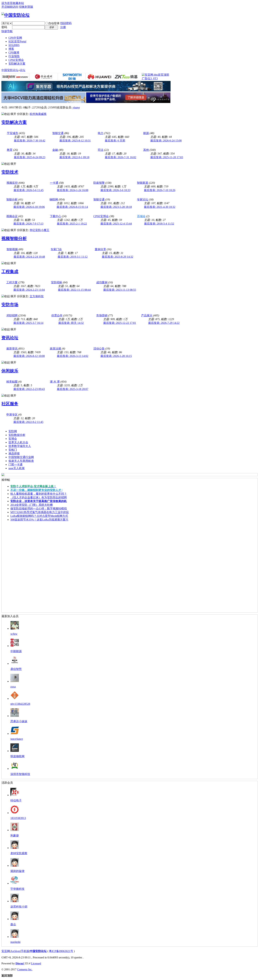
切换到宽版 (26, 6)
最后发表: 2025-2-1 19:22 (72, 223)
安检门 (12, 449)
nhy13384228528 (20, 703)
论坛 (14, 45)
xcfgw (13, 633)
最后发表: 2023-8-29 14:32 (117, 256)
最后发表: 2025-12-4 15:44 (116, 223)
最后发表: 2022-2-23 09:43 (29, 389)
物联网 (54, 199)
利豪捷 (14, 835)
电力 (100, 133)
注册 (63, 27)
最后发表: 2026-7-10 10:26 (159, 190)
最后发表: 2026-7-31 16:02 (120, 157)
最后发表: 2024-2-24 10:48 (29, 256)
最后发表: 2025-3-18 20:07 (72, 389)
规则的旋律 (17, 871)
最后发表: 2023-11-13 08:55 (119, 289)
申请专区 (12, 414)
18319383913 (18, 818)
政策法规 (55, 348)
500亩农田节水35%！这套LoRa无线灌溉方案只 (39, 519)
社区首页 (17, 41)
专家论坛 (142, 199)
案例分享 (100, 249)
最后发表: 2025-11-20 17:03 (166, 157)
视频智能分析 (14, 238)
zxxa (13, 686)
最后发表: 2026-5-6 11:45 (29, 190)
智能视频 (12, 249)
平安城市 (12, 133)
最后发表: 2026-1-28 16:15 (116, 355)
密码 (4, 27)
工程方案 (12, 282)
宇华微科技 (17, 888)
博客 (11, 48)
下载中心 (55, 216)
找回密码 (66, 23)
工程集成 (9, 271)
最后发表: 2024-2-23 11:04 (29, 289)
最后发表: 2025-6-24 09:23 (29, 157)
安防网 (12, 431)
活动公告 (99, 348)
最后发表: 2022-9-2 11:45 (28, 421)
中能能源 (16, 651)
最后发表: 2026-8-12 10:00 (29, 355)
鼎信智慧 (16, 669)
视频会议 (12, 216)
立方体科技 (37, 296)
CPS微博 (13, 52)
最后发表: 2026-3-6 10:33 (115, 190)
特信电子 (16, 800)
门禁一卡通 (15, 464)
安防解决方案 (16, 63)
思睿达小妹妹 (18, 721)
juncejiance (16, 738)
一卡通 (54, 182)
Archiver (15, 951)
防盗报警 (99, 182)
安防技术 (9, 172)
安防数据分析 (16, 434)
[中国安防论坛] (15, 15)
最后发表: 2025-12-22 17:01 (119, 322)
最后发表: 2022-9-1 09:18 (74, 157)
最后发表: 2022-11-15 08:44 (74, 289)
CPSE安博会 (16, 59)
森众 (13, 924)
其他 (146, 149)
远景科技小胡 (18, 906)
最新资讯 (12, 348)
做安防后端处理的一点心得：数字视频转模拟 (38, 508)
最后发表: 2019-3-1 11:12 (73, 256)
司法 (100, 149)
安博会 (12, 438)
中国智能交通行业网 (21, 457)
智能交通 (58, 133)
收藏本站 (18, 3)
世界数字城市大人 (19, 446)
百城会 (141, 216)
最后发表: (115, 140)
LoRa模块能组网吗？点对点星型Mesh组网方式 (39, 515)
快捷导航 (7, 31)
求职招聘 (12, 315)
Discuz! (20, 963)
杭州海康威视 (38, 113)
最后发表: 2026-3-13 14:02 (72, 355)
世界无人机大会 (18, 442)
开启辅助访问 (9, 6)
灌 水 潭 (55, 381)
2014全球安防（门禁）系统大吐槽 (31, 504)
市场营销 (101, 315)
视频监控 (12, 182)
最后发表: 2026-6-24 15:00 (166, 140)
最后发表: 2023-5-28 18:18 (116, 206)
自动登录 (54, 23)
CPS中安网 (15, 37)
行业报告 (14, 56)
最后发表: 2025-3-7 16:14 (28, 322)
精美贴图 (12, 381)
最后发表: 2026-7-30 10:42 (29, 140)
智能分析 (12, 199)
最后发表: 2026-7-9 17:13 (28, 223)
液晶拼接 (14, 453)
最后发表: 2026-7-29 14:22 (164, 322)
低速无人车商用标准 (21, 460)
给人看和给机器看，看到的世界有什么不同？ (38, 493)
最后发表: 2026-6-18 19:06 (29, 206)
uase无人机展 (16, 468)
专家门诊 (56, 249)
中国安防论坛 (9, 70)
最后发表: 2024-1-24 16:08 (72, 190)
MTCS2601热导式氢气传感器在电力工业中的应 (39, 512)
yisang (76, 107)
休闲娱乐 (9, 371)
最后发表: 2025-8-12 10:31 (75, 140)
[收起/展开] (8, 114)
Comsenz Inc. (24, 969)
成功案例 (101, 282)
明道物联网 (17, 756)
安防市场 (9, 304)
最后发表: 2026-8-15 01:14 (72, 206)
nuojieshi (15, 941)
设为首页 (7, 3)
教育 (10, 149)
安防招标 (56, 282)
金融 (55, 149)
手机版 (25, 951)
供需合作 (57, 315)
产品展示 (146, 315)
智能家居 (142, 182)
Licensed (36, 963)
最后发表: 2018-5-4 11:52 (159, 223)
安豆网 (5, 951)
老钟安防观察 (18, 853)
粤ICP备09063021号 (61, 951)
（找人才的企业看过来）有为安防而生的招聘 (38, 497)
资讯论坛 (9, 337)
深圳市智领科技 (20, 774)
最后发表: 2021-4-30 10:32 (159, 206)
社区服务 (9, 403)
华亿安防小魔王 (39, 230)
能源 (146, 133)
